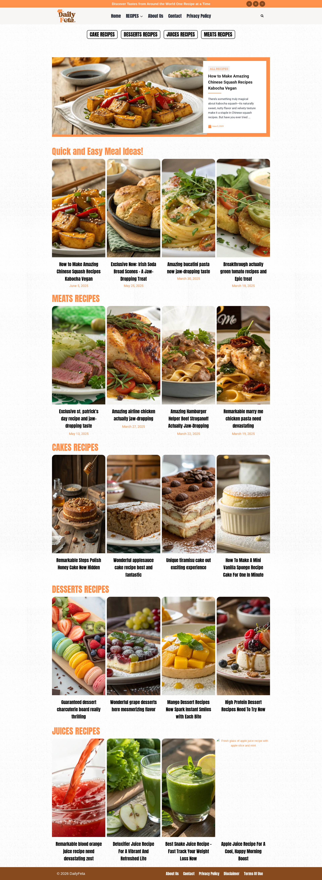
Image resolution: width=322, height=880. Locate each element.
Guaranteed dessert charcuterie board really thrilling (78, 709)
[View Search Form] (262, 16)
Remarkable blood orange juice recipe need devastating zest (79, 851)
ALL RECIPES (219, 69)
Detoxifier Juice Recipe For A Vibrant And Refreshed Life (133, 851)
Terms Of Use (253, 873)
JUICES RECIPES (181, 34)
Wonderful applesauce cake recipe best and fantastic (133, 567)
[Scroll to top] (313, 874)
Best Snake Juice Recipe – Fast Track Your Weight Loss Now (188, 851)
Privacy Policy (199, 15)
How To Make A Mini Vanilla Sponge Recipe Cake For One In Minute (243, 567)
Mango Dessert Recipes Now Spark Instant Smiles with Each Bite (188, 709)
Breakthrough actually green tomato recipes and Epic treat (243, 271)
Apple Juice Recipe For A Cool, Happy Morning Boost (243, 851)
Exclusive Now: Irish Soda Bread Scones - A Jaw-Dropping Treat (133, 271)
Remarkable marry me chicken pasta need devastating (243, 418)
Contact (175, 15)
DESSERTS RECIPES (140, 34)
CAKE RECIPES (102, 34)
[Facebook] (249, 4)
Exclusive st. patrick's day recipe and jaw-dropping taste (78, 418)
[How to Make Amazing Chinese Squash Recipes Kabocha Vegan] (129, 96)
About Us (155, 15)
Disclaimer (231, 873)
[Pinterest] (262, 4)
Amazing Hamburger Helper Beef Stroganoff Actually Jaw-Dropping (188, 418)
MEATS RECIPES (218, 34)
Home (116, 15)
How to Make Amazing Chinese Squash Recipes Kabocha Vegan (230, 82)
